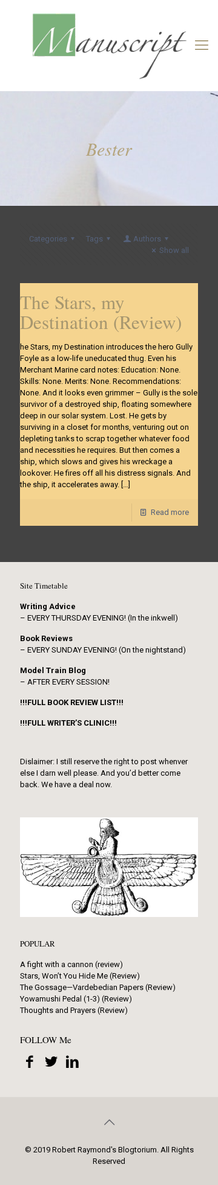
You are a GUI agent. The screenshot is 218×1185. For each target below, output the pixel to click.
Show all (174, 250)
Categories (48, 238)
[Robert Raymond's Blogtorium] (109, 45)
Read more (170, 512)
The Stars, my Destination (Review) (101, 311)
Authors (147, 238)
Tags (94, 238)
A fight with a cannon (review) (71, 964)
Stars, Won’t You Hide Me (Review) (80, 975)
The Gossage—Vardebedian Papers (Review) (98, 987)
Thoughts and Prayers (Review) (74, 1010)
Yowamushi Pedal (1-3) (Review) (76, 998)
